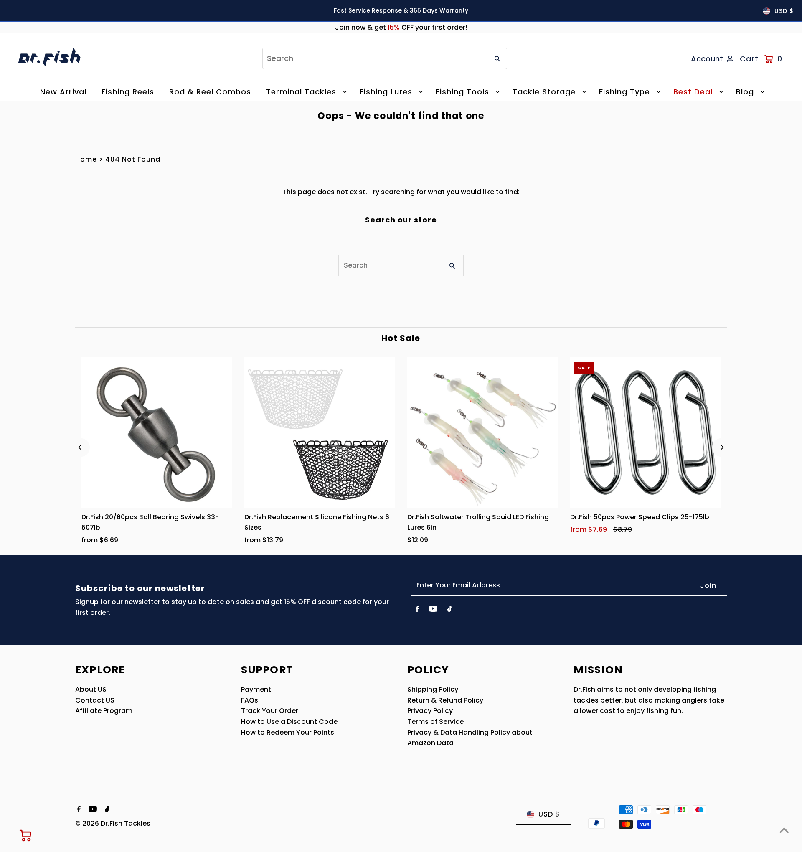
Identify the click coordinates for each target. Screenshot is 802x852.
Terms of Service (435, 721)
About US (91, 689)
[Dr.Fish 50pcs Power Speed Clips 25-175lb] (645, 432)
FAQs (249, 700)
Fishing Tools (462, 91)
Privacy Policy (430, 710)
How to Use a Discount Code (289, 721)
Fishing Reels (128, 91)
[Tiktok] (449, 610)
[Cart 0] (26, 835)
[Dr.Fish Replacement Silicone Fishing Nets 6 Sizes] (319, 432)
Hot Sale (400, 338)
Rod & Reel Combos (210, 91)
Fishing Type (624, 91)
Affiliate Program (103, 710)
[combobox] (375, 58)
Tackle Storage (544, 91)
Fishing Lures (386, 91)
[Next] (721, 447)
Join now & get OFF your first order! (401, 27)
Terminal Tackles (301, 91)
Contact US (94, 700)
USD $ (784, 11)
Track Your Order (269, 710)
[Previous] (80, 447)
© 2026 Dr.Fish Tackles (112, 823)
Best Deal (693, 91)
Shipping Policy (432, 689)
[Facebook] (417, 610)
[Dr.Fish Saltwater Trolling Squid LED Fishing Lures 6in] (482, 432)
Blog (745, 91)
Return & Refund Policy (445, 700)
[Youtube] (433, 610)
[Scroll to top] (784, 830)
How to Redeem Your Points (287, 732)
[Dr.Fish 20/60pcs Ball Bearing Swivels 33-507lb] (156, 432)
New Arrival (63, 91)
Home (86, 159)
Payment (256, 689)
